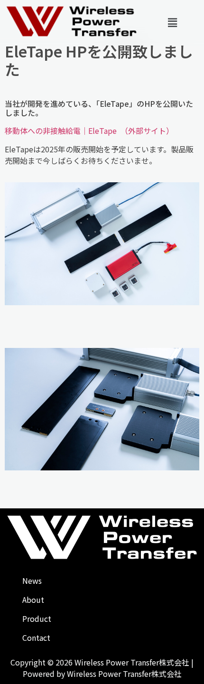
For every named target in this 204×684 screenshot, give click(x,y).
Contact (36, 637)
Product (36, 618)
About (33, 599)
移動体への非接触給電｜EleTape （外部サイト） (89, 130)
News (32, 580)
